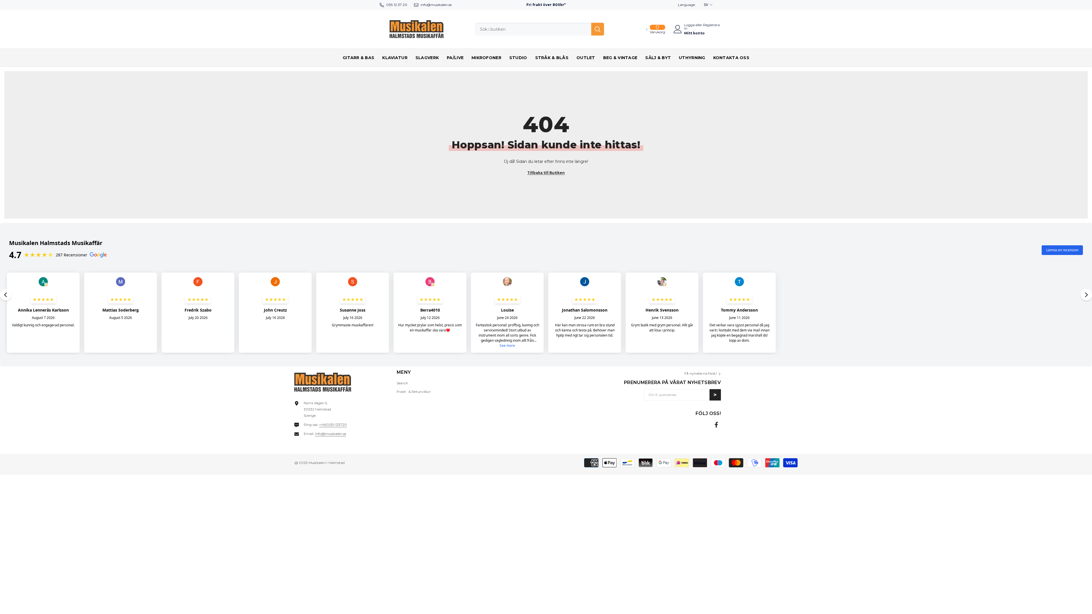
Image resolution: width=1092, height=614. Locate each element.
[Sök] (539, 29)
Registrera (711, 25)
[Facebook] (716, 424)
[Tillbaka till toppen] (1077, 605)
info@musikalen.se (436, 5)
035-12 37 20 (396, 5)
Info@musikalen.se (330, 434)
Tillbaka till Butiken (546, 173)
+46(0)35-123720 (333, 424)
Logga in (689, 26)
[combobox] (533, 29)
